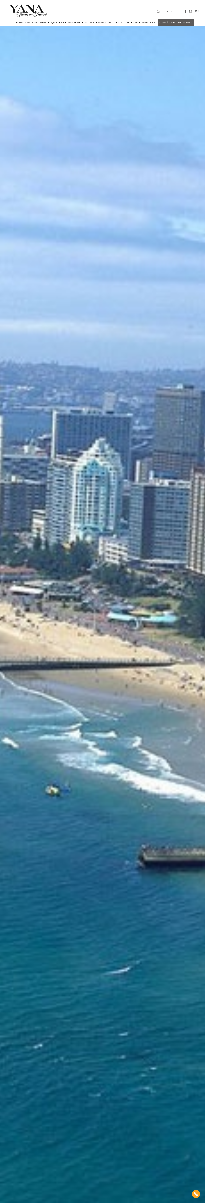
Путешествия (37, 22)
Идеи (54, 22)
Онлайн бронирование (176, 22)
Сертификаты (70, 22)
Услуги (89, 22)
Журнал (132, 22)
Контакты (149, 22)
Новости (104, 22)
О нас (119, 22)
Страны (18, 22)
